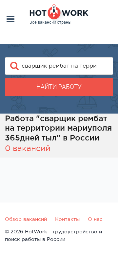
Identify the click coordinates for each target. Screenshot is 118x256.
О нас (95, 219)
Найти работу (59, 87)
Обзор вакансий (26, 219)
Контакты (67, 219)
